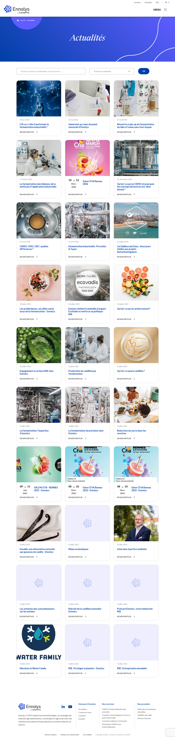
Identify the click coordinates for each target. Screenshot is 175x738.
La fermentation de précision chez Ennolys (86, 432)
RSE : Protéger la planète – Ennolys (86, 668)
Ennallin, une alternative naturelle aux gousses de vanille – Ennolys (37, 550)
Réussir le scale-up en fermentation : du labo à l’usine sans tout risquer (136, 125)
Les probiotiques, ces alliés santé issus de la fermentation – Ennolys (37, 310)
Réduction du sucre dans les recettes (131, 432)
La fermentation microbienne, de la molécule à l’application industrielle (38, 185)
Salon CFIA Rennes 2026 (92, 182)
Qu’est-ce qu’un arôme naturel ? (133, 308)
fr (166, 2)
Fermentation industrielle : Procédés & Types (87, 248)
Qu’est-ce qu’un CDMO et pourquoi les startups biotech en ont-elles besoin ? (135, 187)
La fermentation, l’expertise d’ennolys (34, 432)
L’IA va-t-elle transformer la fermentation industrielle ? (34, 125)
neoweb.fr (126, 735)
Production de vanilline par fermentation (82, 372)
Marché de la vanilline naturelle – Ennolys (85, 610)
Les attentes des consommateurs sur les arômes (37, 610)
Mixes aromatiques (78, 549)
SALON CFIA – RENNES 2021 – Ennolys (46, 489)
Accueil (22, 20)
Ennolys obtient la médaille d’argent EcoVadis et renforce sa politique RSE (87, 311)
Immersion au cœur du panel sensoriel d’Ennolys (82, 125)
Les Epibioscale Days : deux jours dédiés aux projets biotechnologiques (134, 249)
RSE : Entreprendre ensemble (132, 668)
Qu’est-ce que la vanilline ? (131, 371)
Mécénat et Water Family (33, 668)
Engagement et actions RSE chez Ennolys (37, 372)
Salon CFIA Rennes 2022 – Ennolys (92, 489)
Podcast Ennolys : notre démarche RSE (135, 610)
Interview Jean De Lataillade (132, 549)
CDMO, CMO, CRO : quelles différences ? (34, 248)
